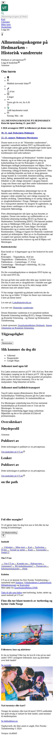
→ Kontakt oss (21, 563)
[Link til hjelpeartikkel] (25, 60)
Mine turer (6, 24)
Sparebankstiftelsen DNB (25, 587)
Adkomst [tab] (11, 355)
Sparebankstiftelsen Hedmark (31, 325)
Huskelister (6, 27)
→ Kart (28, 547)
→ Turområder (40, 550)
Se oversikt (6, 665)
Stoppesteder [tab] (13, 358)
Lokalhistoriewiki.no (21, 302)
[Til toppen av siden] (3, 535)
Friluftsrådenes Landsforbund (37, 582)
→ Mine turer (19, 547)
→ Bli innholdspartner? (22, 566)
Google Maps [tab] (13, 360)
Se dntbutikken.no (9, 721)
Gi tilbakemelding (9, 533)
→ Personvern (40, 566)
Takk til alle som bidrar (11, 592)
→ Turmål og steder (16, 550)
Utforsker (5, 22)
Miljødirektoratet (8, 585)
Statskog (19, 582)
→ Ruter (29, 550)
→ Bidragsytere (35, 563)
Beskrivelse (7, 343)
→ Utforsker (7, 547)
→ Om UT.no (7, 563)
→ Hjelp (23, 568)
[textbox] (14, 16)
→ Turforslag (38, 547)
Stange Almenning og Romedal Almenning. (26, 326)
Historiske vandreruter (23, 307)
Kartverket (24, 585)
